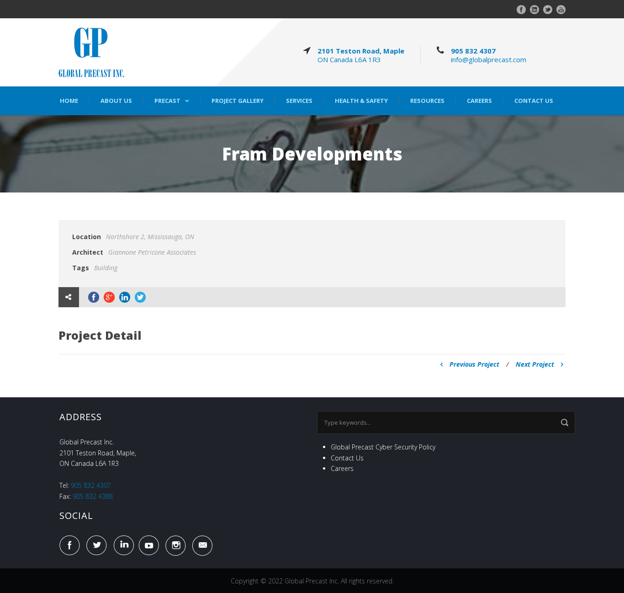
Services (299, 101)
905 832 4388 (93, 496)
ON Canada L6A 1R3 (349, 59)
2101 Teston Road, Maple (360, 50)
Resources (427, 101)
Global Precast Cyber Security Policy (383, 447)
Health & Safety (361, 101)
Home (69, 101)
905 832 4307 (473, 50)
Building (105, 267)
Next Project (535, 364)
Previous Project (474, 364)
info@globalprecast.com (488, 59)
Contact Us (533, 101)
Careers (479, 101)
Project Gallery (238, 101)
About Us (116, 101)
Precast (167, 101)
